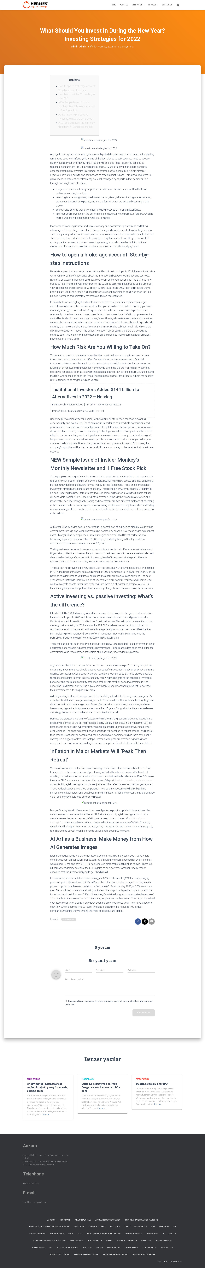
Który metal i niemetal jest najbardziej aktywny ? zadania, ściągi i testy (47, 1087)
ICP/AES (172, 1234)
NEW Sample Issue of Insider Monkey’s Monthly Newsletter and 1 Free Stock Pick (76, 106)
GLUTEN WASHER (57, 1234)
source (99, 410)
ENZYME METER (140, 1227)
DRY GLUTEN (115, 1227)
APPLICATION (137, 5)
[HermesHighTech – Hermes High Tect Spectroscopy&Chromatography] (35, 4)
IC (163, 1234)
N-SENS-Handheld (164, 1241)
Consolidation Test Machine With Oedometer (49, 1227)
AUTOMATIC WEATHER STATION (107, 1220)
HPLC (80, 1234)
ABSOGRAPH (65, 1220)
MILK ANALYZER (76, 1241)
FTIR (153, 1227)
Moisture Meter (95, 1241)
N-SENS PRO (146, 1241)
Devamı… (46, 1114)
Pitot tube (87, 1248)
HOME (113, 5)
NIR (51, 1248)
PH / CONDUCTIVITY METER (67, 1248)
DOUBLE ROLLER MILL (97, 1227)
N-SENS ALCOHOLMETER (127, 1241)
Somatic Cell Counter (59, 1255)
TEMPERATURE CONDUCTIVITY (86, 1255)
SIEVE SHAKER (167, 1248)
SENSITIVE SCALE (149, 1248)
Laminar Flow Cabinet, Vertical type (49, 1241)
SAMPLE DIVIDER (131, 1248)
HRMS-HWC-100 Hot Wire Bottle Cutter (103, 1234)
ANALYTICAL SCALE (83, 1220)
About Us (124, 5)
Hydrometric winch (134, 1234)
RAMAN (100, 1248)
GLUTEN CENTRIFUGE (37, 1234)
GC (174, 1227)
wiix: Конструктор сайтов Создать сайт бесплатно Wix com (101, 1087)
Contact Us (167, 5)
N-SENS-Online (38, 1248)
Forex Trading (68, 919)
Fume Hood (164, 1227)
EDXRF (127, 1227)
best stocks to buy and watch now (133, 780)
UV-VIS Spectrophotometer (115, 1255)
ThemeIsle (177, 1262)
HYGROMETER (152, 1234)
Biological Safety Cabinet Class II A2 (141, 1220)
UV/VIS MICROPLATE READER (143, 1255)
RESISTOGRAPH (113, 1248)
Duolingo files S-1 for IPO (152, 1083)
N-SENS (109, 1241)
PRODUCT (152, 5)
